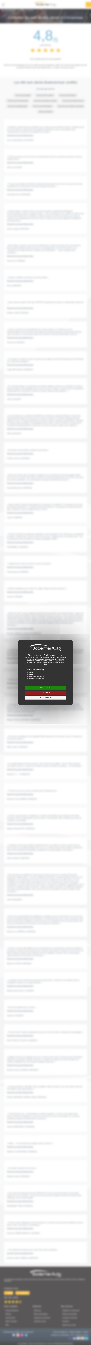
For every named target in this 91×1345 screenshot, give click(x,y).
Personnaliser (45, 698)
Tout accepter (45, 688)
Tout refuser (45, 693)
